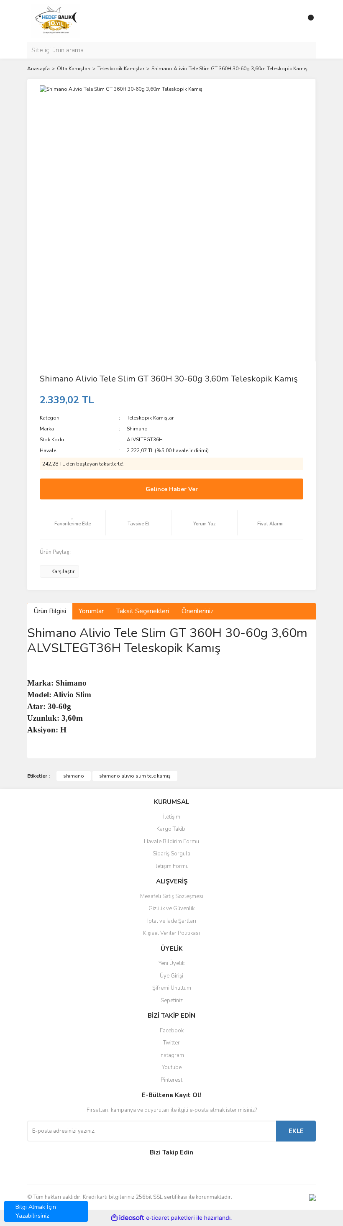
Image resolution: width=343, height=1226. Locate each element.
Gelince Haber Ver (172, 489)
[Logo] (55, 20)
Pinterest (171, 1080)
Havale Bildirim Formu (171, 841)
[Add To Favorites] (72, 522)
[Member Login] (290, 21)
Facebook (172, 1030)
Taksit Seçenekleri (142, 611)
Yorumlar (91, 611)
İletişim (171, 817)
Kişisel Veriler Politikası (171, 933)
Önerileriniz (197, 611)
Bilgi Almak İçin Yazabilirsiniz (35, 1211)
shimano (73, 776)
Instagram (171, 1055)
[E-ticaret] (170, 1218)
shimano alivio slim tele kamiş (135, 776)
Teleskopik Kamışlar (150, 418)
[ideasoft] (127, 1218)
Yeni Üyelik (171, 963)
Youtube (172, 1067)
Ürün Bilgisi (49, 611)
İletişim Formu (171, 866)
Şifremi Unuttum (171, 988)
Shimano (137, 428)
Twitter (171, 1043)
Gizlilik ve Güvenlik (171, 908)
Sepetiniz (172, 1000)
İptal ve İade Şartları (171, 921)
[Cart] (307, 21)
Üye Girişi (171, 976)
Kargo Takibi (171, 829)
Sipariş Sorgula (171, 853)
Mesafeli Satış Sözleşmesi (171, 896)
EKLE (296, 1131)
